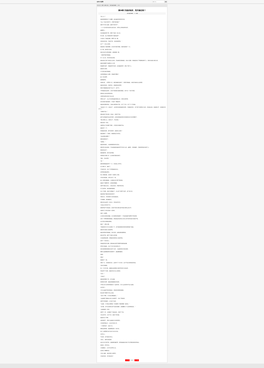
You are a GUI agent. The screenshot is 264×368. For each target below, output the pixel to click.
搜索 (166, 1)
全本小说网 (100, 1)
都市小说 (106, 5)
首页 (103, 5)
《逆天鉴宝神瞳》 (113, 5)
